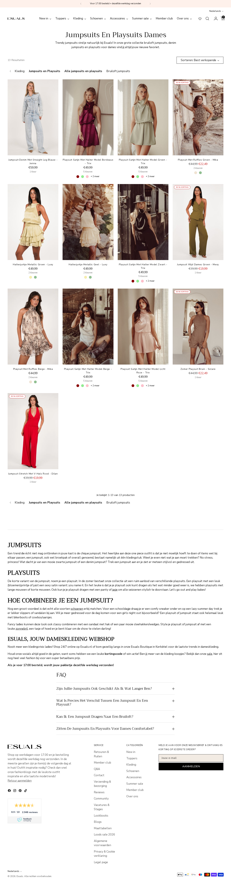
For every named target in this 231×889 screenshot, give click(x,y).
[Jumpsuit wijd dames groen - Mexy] (198, 222)
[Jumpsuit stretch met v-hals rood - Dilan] (33, 431)
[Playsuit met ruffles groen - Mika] (198, 117)
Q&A (97, 769)
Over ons (132, 796)
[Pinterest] (20, 791)
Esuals (20, 876)
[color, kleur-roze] (87, 176)
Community (101, 799)
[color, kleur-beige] (195, 172)
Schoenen (132, 771)
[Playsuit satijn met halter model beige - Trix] (88, 327)
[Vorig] (81, 3)
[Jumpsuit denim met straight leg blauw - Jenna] (33, 117)
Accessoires (134, 777)
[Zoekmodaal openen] (207, 18)
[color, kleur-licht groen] (82, 176)
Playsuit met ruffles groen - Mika (198, 159)
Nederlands (215, 11)
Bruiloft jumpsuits (118, 71)
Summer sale (134, 784)
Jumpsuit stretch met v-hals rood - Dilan (33, 473)
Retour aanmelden (20, 781)
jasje (115, 590)
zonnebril (22, 629)
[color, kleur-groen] (200, 172)
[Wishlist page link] (200, 18)
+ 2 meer (95, 176)
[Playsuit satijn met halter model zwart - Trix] (143, 222)
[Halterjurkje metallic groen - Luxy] (33, 222)
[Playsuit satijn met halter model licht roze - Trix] (143, 327)
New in (130, 752)
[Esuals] (16, 18)
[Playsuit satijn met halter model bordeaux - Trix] (88, 117)
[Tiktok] (26, 791)
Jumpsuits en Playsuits (44, 71)
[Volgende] (150, 3)
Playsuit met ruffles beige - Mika (33, 369)
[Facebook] (10, 791)
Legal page (101, 862)
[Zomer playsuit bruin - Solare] (198, 327)
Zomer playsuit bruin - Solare (198, 369)
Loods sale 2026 (104, 834)
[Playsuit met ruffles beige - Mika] (33, 327)
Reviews (99, 792)
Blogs (98, 822)
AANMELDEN (191, 766)
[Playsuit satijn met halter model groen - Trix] (143, 117)
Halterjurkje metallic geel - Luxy (88, 264)
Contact (99, 775)
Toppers (131, 758)
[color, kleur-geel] (30, 277)
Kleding (20, 71)
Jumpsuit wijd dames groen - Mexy (198, 264)
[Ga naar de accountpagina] (214, 18)
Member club (102, 763)
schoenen (77, 609)
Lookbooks (101, 816)
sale (209, 654)
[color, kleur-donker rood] (77, 176)
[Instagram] (15, 791)
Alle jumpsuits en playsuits (83, 71)
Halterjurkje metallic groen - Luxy (33, 264)
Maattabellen (103, 828)
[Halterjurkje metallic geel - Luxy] (88, 222)
